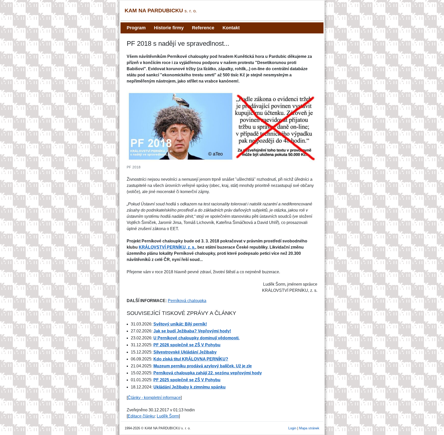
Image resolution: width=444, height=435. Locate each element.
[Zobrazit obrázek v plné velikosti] (222, 126)
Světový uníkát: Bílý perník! (180, 324)
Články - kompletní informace (154, 397)
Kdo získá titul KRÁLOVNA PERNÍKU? (190, 359)
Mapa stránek (309, 428)
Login (292, 428)
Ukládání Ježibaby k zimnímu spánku (189, 387)
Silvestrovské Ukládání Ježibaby (185, 352)
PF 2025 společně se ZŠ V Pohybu (186, 380)
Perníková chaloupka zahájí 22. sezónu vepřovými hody (207, 373)
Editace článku (141, 416)
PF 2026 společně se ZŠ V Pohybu (186, 345)
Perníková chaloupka (187, 300)
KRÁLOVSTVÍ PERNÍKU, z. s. (167, 247)
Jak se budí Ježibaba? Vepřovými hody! (192, 331)
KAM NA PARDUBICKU (161, 10)
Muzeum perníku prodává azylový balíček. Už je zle (202, 366)
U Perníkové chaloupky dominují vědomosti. (196, 338)
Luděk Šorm (168, 416)
